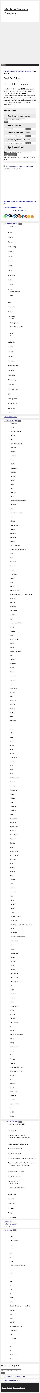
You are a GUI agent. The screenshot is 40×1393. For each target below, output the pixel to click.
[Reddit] (19, 216)
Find (6, 121)
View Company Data (20, 210)
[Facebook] (8, 216)
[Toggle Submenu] (20, 224)
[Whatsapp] (5, 216)
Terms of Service (19, 1388)
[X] (16, 216)
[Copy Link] (28, 216)
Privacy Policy (7, 1388)
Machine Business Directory (13, 71)
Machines (28, 71)
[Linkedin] (22, 216)
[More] (32, 216)
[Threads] (10, 216)
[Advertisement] (20, 43)
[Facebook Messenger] (13, 216)
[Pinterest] (25, 216)
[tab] (20, 116)
